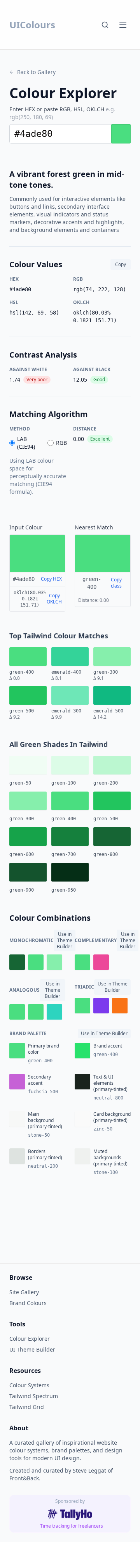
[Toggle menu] (123, 25)
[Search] (105, 25)
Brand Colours (28, 1303)
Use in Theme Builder (64, 940)
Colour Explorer (29, 1338)
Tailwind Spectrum (33, 1396)
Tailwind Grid (26, 1407)
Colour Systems (29, 1385)
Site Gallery (24, 1292)
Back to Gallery (36, 72)
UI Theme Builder (32, 1349)
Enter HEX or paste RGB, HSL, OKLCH (62, 113)
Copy (120, 264)
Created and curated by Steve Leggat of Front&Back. (61, 1474)
